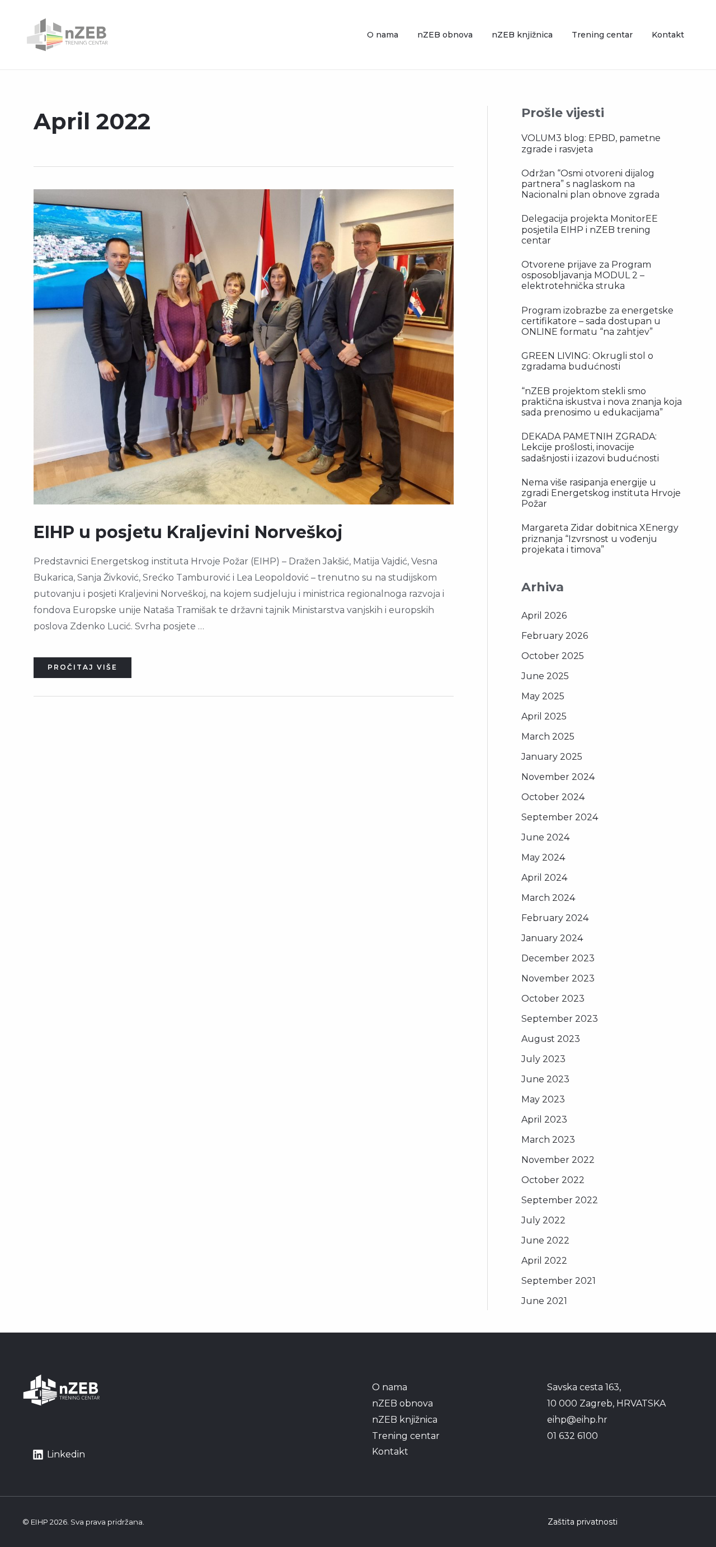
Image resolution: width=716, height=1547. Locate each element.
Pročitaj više (82, 664)
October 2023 (553, 998)
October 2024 (553, 797)
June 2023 (545, 1079)
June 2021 (544, 1301)
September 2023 (559, 1018)
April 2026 (544, 615)
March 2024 (548, 897)
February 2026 (554, 635)
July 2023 (543, 1059)
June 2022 (545, 1240)
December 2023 (558, 958)
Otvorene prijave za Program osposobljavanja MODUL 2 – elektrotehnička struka (586, 275)
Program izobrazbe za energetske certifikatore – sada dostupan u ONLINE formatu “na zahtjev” (597, 321)
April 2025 (544, 716)
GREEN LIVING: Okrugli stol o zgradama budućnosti (587, 361)
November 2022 (558, 1160)
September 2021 (558, 1280)
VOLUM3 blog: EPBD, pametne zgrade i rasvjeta (591, 143)
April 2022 (544, 1260)
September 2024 (559, 817)
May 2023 (543, 1099)
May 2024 (543, 857)
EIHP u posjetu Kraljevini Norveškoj (188, 532)
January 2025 (551, 756)
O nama (382, 35)
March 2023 (548, 1139)
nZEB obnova (445, 35)
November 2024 (558, 777)
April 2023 (544, 1119)
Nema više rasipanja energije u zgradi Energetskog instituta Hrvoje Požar (601, 493)
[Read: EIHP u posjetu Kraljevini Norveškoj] (244, 346)
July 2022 (543, 1220)
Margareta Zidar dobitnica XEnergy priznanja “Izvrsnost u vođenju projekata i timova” (600, 538)
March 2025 (547, 736)
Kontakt (668, 35)
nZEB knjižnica (522, 35)
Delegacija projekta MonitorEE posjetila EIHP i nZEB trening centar (589, 229)
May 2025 (542, 696)
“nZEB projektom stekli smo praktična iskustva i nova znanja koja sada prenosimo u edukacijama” (601, 402)
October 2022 (553, 1180)
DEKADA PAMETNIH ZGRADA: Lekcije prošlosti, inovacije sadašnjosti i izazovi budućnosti (590, 447)
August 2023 (550, 1039)
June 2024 (545, 837)
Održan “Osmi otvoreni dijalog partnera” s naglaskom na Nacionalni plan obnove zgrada (590, 184)
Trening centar (602, 35)
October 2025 (552, 656)
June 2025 (545, 676)
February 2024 (554, 918)
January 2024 (552, 938)
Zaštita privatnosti (583, 1522)
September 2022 (559, 1200)
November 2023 (558, 978)
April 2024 (544, 877)
